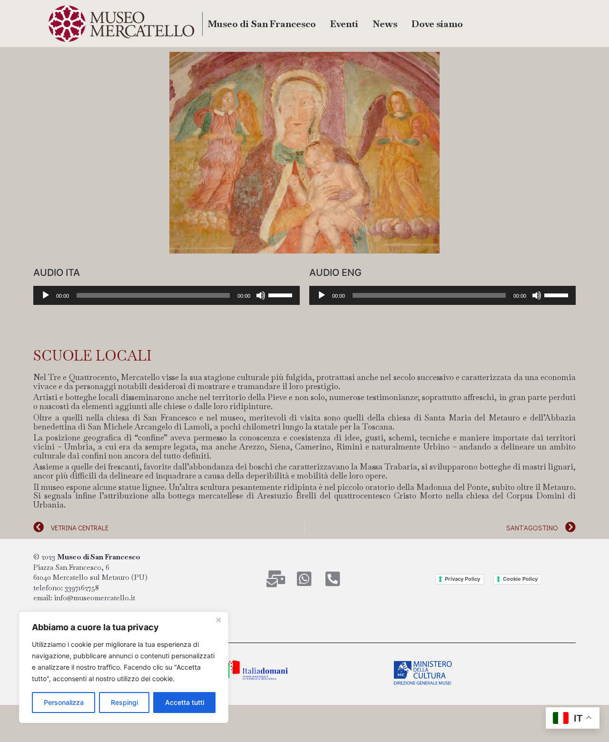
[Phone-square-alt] (332, 578)
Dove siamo (437, 24)
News (385, 24)
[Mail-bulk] (275, 578)
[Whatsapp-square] (304, 578)
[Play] (45, 295)
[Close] (218, 619)
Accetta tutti (184, 702)
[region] (123, 667)
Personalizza (64, 702)
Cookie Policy (520, 579)
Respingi (124, 702)
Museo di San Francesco (261, 24)
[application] (166, 295)
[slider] (281, 294)
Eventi (344, 24)
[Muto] (260, 295)
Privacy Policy (462, 579)
